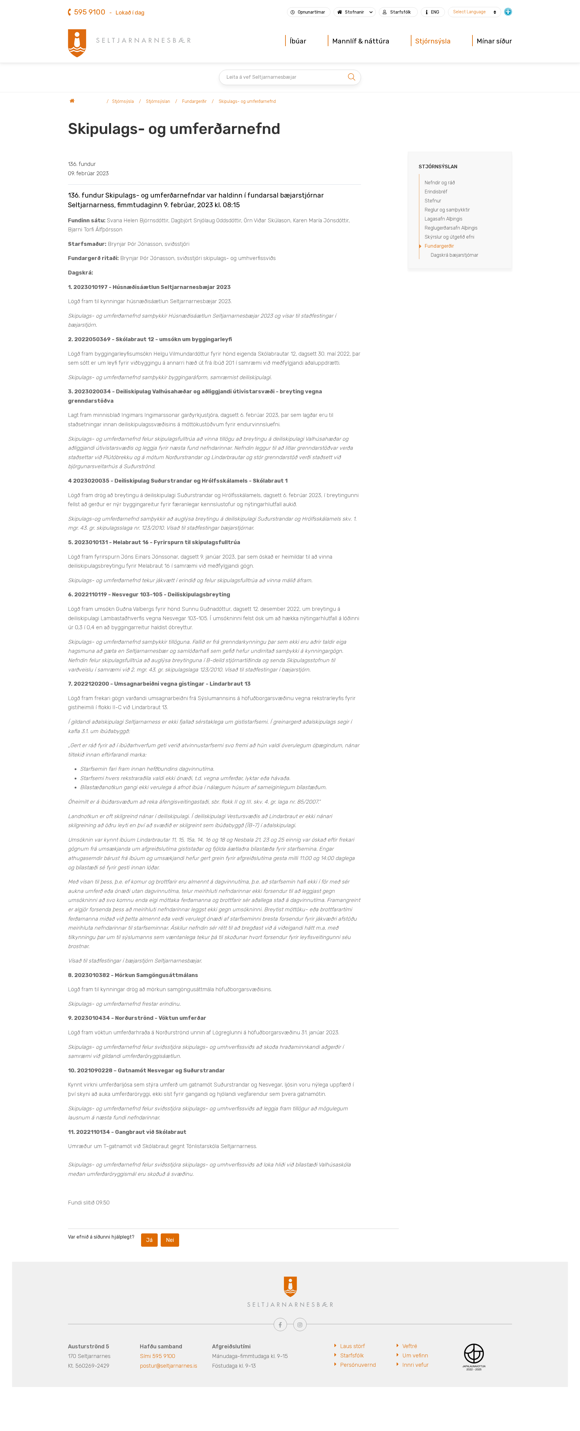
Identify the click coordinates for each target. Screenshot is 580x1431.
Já (149, 1240)
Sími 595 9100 (157, 1356)
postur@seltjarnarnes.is (168, 1366)
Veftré (409, 1346)
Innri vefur (415, 1365)
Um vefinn (415, 1355)
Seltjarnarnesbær (86, 101)
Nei (170, 1240)
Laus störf (352, 1346)
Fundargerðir (194, 101)
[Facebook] (280, 1324)
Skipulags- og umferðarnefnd (247, 101)
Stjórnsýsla (123, 101)
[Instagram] (300, 1324)
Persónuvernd (358, 1365)
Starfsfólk (352, 1355)
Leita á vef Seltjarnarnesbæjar (261, 77)
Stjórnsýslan (158, 101)
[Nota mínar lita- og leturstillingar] (508, 11)
